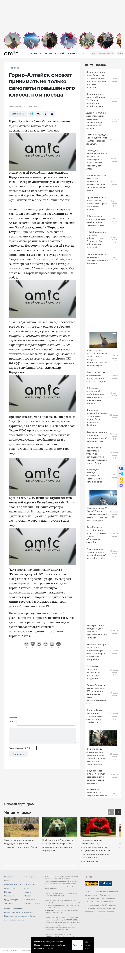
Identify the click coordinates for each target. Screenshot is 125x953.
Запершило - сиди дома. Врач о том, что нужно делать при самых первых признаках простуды (96, 79)
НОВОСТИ (14, 68)
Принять (77, 945)
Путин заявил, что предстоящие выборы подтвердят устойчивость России (96, 203)
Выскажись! (18, 113)
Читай (48, 53)
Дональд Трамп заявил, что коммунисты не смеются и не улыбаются (94, 716)
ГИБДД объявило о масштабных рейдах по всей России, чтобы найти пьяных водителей (96, 239)
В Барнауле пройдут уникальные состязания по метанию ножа (94, 475)
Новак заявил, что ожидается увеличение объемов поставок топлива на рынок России (96, 183)
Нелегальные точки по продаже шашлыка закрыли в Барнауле (97, 258)
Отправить (18, 754)
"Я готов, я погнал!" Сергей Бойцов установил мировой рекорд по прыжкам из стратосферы (96, 514)
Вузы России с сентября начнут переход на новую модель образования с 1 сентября (96, 534)
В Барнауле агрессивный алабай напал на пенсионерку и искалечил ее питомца (95, 396)
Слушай (60, 53)
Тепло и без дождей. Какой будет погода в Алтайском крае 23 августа (97, 139)
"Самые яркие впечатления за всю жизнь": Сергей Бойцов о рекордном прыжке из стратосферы (96, 358)
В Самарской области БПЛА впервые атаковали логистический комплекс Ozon (96, 795)
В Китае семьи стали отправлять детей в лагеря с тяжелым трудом (95, 221)
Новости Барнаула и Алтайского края (32, 900)
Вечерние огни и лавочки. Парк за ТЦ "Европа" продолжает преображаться (95, 100)
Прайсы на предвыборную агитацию (11, 900)
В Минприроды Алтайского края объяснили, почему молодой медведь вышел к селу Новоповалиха (96, 756)
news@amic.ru (50, 910)
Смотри (72, 53)
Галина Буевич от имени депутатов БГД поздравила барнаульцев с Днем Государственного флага (96, 694)
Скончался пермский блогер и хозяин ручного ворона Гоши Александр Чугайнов (96, 417)
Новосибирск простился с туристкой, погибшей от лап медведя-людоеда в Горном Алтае (96, 455)
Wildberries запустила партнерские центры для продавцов (93, 672)
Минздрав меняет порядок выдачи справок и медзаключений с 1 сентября (96, 631)
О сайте (27, 892)
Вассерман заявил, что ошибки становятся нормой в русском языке (96, 436)
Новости (36, 53)
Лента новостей (96, 64)
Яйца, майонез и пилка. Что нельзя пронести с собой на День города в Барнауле (95, 776)
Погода (7, 892)
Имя (12, 721)
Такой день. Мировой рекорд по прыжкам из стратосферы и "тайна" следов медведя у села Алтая (96, 159)
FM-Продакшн (30, 877)
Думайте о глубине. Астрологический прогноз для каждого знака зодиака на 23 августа (96, 120)
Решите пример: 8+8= (20, 748)
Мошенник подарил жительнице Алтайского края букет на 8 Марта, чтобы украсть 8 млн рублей (96, 652)
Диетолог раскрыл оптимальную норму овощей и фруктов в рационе (96, 377)
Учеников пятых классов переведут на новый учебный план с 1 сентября (96, 553)
